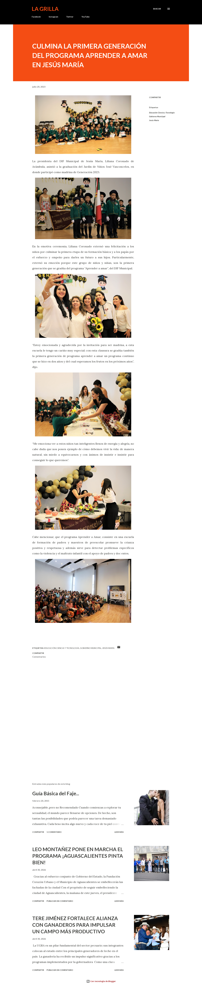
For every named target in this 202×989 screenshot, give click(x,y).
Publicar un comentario (60, 901)
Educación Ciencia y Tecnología (162, 112)
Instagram (53, 17)
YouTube (85, 17)
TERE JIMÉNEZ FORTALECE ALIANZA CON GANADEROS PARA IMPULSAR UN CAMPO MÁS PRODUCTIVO (75, 924)
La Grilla (45, 8)
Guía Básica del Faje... (55, 793)
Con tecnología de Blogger (103, 981)
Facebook (36, 17)
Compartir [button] (155, 97)
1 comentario (54, 832)
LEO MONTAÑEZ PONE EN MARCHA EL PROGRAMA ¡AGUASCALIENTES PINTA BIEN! (77, 855)
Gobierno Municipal (157, 116)
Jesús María (154, 120)
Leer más (119, 832)
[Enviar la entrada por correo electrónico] (118, 648)
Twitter (69, 17)
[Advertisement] (78, 748)
